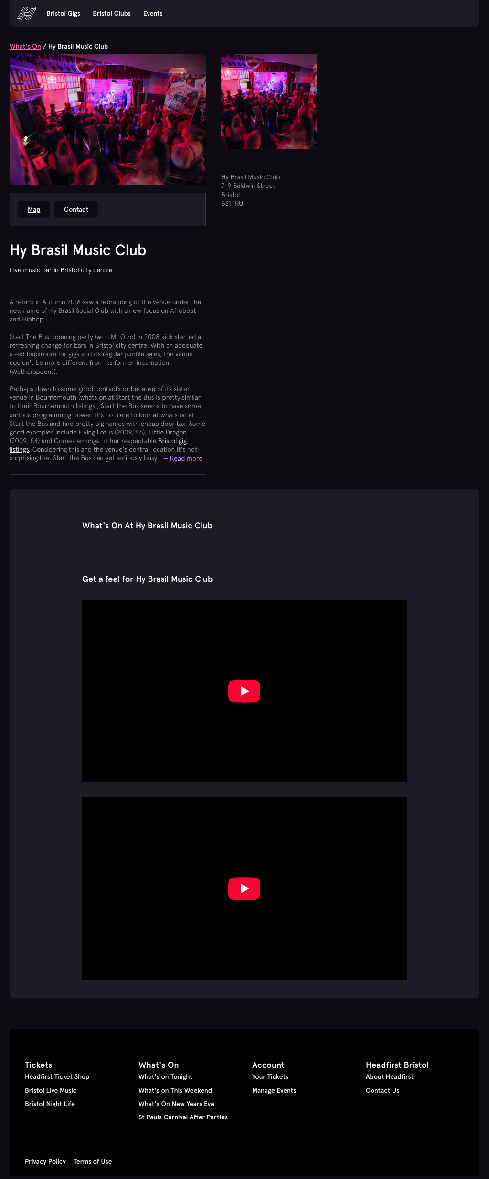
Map (34, 209)
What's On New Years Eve (176, 1103)
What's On (25, 46)
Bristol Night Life (50, 1103)
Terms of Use (93, 1161)
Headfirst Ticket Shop (57, 1076)
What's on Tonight (165, 1076)
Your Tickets (270, 1076)
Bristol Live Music (50, 1090)
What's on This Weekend (175, 1090)
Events (153, 13)
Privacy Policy (45, 1161)
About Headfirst (390, 1076)
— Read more (183, 458)
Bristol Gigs (63, 13)
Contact (76, 209)
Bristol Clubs (112, 13)
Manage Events (274, 1090)
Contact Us (382, 1090)
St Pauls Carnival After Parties (183, 1117)
